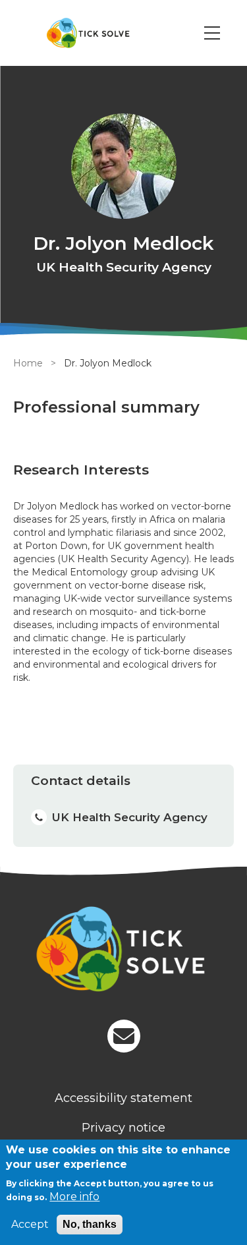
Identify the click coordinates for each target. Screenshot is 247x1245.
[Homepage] (123, 951)
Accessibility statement (123, 1098)
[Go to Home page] (88, 32)
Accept (30, 1224)
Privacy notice (123, 1127)
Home (28, 363)
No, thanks (90, 1224)
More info (74, 1196)
